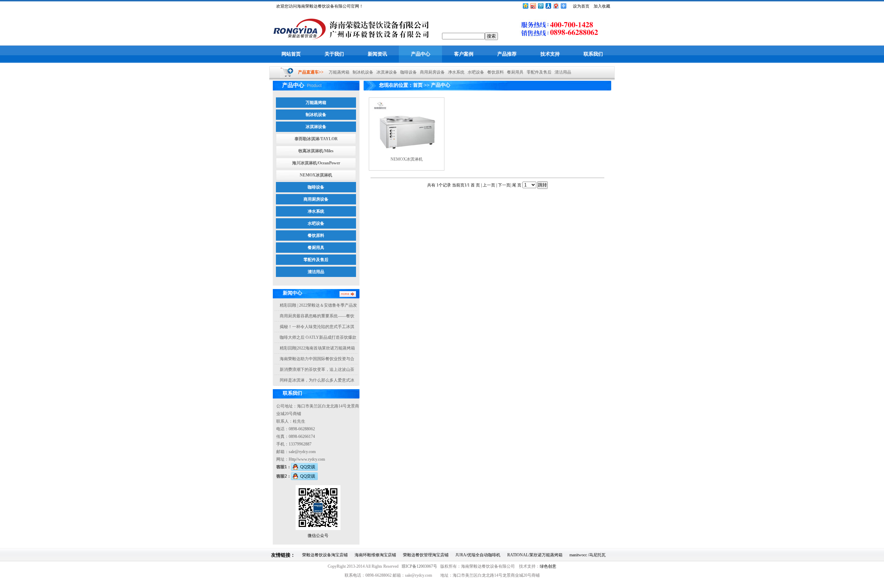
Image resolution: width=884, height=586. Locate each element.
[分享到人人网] (548, 5)
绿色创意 (548, 566)
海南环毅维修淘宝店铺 (375, 555)
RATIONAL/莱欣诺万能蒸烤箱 (535, 555)
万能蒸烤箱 (337, 72)
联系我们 (593, 54)
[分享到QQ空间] (525, 5)
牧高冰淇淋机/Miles (316, 150)
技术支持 (550, 54)
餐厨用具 (513, 72)
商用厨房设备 (431, 72)
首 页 (476, 185)
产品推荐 (507, 54)
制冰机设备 (361, 72)
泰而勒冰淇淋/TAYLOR (316, 138)
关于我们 (334, 54)
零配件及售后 (537, 72)
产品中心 (420, 54)
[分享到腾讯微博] (540, 5)
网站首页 (291, 54)
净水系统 (454, 72)
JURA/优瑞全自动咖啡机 (477, 555)
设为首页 (581, 6)
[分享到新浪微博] (533, 5)
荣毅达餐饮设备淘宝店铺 (325, 555)
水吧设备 (474, 72)
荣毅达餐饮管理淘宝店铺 (426, 555)
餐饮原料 (494, 72)
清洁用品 (561, 72)
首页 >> (421, 85)
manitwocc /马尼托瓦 (587, 555)
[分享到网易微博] (555, 5)
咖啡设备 (407, 72)
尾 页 (516, 185)
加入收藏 (602, 6)
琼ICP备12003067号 (419, 566)
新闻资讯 (377, 54)
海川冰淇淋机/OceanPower (316, 163)
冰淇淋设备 (385, 72)
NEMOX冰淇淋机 (316, 175)
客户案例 (463, 54)
